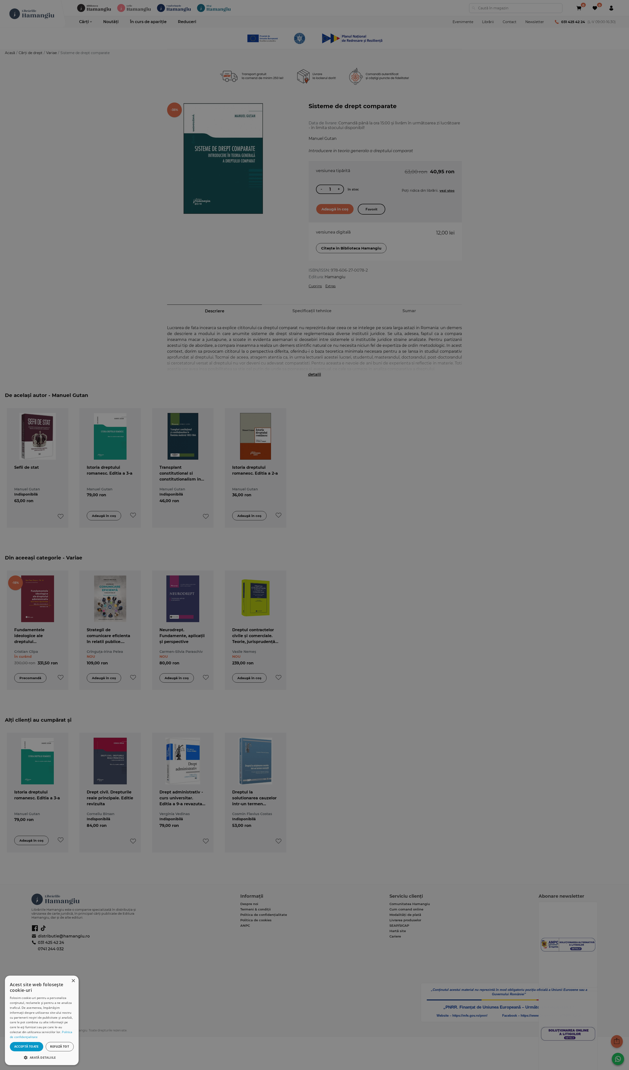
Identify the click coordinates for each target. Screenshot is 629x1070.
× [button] (73, 981)
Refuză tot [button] (59, 1046)
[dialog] (42, 1020)
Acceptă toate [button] (26, 1046)
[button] (42, 1057)
